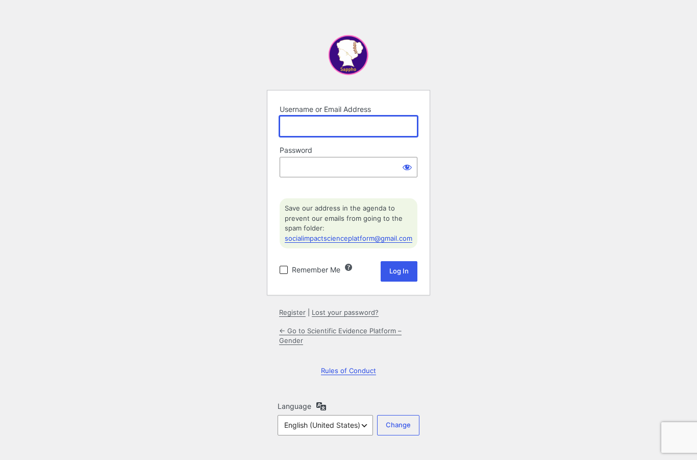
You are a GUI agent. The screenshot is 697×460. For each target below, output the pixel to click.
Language (294, 406)
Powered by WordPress (348, 56)
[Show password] (407, 167)
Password (296, 150)
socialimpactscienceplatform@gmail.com (348, 238)
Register (292, 312)
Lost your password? (345, 312)
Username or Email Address (325, 109)
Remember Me (316, 269)
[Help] (348, 267)
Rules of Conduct (348, 370)
